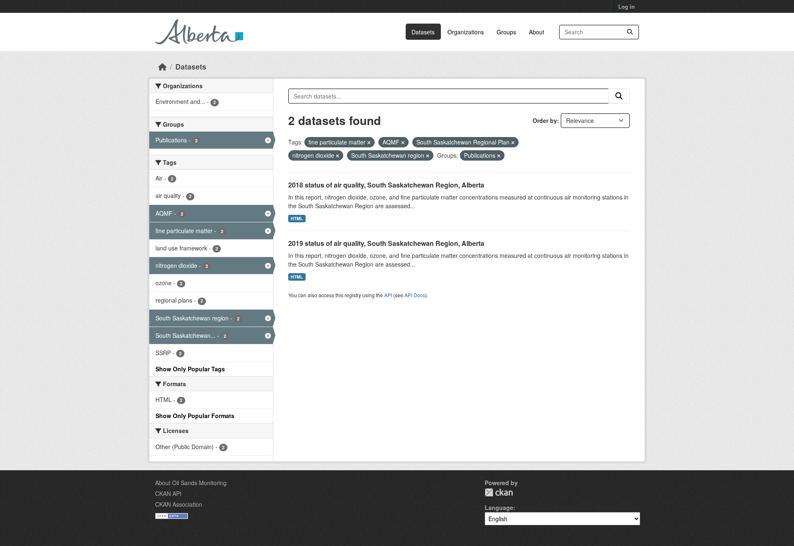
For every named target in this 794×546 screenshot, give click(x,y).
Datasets (423, 32)
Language (499, 507)
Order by (545, 120)
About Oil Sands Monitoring (191, 483)
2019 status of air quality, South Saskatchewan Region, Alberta (386, 243)
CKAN (499, 492)
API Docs (414, 294)
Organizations (465, 32)
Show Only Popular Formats (194, 415)
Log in (626, 6)
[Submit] (630, 32)
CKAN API (168, 493)
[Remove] (369, 142)
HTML (297, 218)
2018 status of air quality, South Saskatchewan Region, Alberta (386, 185)
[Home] (162, 66)
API (388, 294)
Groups (506, 32)
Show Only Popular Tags (190, 369)
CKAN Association (178, 504)
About (536, 32)
